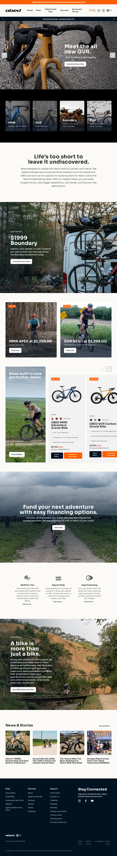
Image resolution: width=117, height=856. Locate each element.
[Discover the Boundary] (72, 116)
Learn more (26, 604)
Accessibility (99, 841)
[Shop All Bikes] (25, 415)
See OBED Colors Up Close (23, 689)
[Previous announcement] (3, 19)
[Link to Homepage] (10, 835)
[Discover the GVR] (45, 116)
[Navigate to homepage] (13, 10)
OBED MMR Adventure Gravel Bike (59, 425)
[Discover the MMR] (17, 116)
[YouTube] (92, 800)
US (110, 10)
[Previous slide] (103, 369)
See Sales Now (18, 68)
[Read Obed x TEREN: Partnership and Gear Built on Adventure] (17, 748)
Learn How (58, 527)
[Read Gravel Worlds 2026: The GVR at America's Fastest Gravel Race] (45, 748)
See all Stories (104, 726)
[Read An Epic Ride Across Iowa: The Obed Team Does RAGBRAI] (99, 748)
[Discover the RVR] (99, 116)
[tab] (57, 87)
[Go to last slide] (4, 55)
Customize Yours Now (21, 261)
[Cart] (98, 10)
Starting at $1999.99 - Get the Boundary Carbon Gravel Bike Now (58, 19)
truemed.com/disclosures (64, 850)
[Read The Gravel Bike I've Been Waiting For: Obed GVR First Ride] (72, 748)
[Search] (94, 10)
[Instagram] (79, 800)
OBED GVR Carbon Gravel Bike (102, 425)
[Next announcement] (114, 19)
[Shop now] (31, 329)
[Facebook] (85, 800)
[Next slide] (112, 55)
